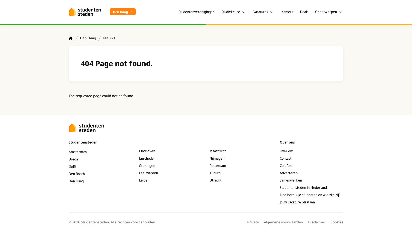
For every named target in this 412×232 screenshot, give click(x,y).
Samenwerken (291, 180)
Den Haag (88, 38)
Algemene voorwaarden (283, 222)
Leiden (144, 180)
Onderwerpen (326, 11)
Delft (72, 166)
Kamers (287, 11)
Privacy (253, 222)
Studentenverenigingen (197, 11)
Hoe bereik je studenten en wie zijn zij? (310, 194)
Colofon (286, 165)
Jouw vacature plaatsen (297, 202)
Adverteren (289, 173)
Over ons (287, 151)
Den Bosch (77, 173)
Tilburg (215, 173)
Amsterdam (78, 152)
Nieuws (109, 38)
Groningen (147, 165)
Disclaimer (316, 222)
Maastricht (217, 151)
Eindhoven (147, 151)
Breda (73, 159)
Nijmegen (216, 158)
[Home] (71, 38)
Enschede (146, 158)
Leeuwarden (148, 173)
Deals (304, 11)
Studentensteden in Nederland (303, 187)
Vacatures (260, 11)
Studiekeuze (230, 11)
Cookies (336, 222)
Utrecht (215, 180)
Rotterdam (217, 165)
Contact (285, 158)
